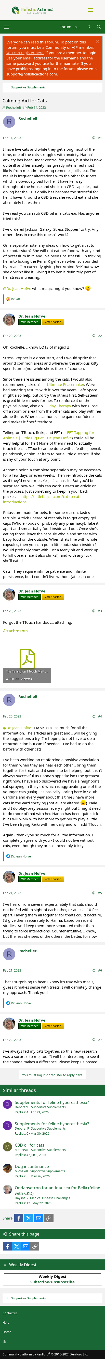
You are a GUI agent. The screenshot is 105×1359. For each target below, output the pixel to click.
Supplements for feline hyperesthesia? (52, 1102)
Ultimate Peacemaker (65, 384)
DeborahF (22, 1107)
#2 (100, 336)
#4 (100, 716)
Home (7, 1332)
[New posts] (89, 26)
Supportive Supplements (48, 1107)
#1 (100, 138)
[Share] (93, 138)
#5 (100, 893)
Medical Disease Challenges (50, 1198)
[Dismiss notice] (97, 42)
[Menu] (6, 27)
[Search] (99, 26)
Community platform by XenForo (45, 1354)
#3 (100, 611)
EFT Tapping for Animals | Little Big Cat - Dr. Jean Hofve (48, 435)
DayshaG (21, 1198)
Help (6, 1322)
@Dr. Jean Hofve (17, 288)
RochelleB (13, 107)
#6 (100, 970)
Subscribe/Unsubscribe (52, 1281)
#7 (100, 1040)
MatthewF (22, 1150)
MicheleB (21, 1171)
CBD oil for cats (29, 1145)
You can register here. (25, 52)
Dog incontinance (32, 1166)
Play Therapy (59, 405)
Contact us (10, 1313)
